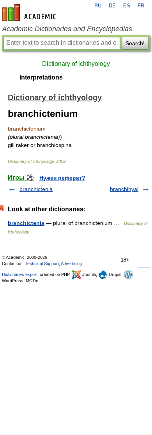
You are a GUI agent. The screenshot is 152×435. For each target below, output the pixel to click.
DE (112, 6)
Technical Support (42, 263)
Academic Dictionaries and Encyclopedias (67, 29)
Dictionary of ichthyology (76, 63)
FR (141, 6)
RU (97, 6)
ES (126, 6)
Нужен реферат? (62, 178)
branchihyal (124, 189)
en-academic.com (30, 12)
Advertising (71, 263)
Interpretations (41, 77)
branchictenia (36, 189)
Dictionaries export (19, 274)
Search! (135, 43)
